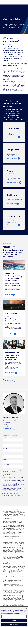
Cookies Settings (14, 616)
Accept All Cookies (14, 624)
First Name (5, 443)
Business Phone (6, 464)
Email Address (6, 437)
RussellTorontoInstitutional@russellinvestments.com (13, 490)
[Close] (26, 608)
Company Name (6, 453)
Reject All (14, 620)
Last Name (5, 448)
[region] (14, 616)
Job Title (5, 459)
